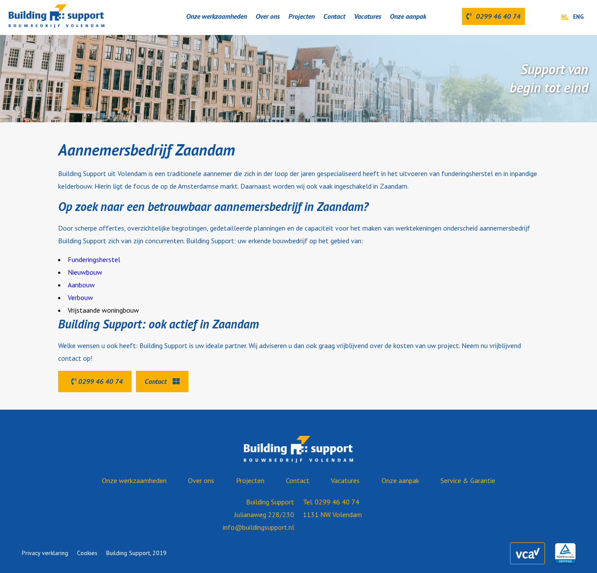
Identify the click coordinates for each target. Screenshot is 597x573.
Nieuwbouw (85, 272)
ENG (578, 17)
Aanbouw (81, 284)
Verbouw (80, 297)
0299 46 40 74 (99, 381)
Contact (334, 16)
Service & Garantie (468, 480)
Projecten (301, 16)
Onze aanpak (408, 16)
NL (565, 17)
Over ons (268, 16)
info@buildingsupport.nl (258, 527)
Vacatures (367, 16)
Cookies (87, 553)
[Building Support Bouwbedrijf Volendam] (57, 16)
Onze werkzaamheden (216, 16)
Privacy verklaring (45, 553)
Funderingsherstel (94, 259)
